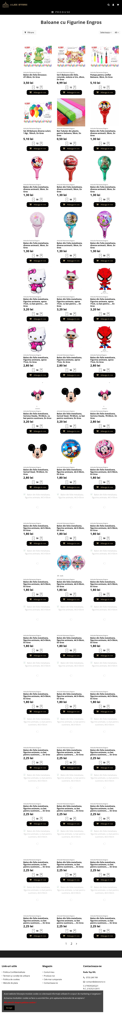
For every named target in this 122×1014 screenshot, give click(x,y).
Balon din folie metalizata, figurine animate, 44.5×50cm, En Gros (70, 471)
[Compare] (51, 50)
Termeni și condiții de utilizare (16, 976)
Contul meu (49, 972)
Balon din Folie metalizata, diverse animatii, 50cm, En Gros (103, 133)
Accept (9, 1008)
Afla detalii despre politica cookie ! (20, 1002)
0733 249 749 (92, 977)
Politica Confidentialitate (14, 972)
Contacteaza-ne (51, 983)
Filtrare (30, 32)
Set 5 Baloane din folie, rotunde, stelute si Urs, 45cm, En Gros (71, 77)
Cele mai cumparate (53, 979)
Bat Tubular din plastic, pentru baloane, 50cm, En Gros (69, 133)
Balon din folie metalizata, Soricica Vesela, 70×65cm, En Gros (103, 415)
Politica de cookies (11, 979)
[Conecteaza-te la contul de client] (113, 4)
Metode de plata (10, 983)
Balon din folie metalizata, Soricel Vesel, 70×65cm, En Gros (36, 471)
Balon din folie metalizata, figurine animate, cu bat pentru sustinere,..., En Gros (36, 752)
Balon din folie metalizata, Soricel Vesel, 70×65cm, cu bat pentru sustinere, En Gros (71, 415)
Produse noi (49, 976)
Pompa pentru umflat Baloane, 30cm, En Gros (101, 75)
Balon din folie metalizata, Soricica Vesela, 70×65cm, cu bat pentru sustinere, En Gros (37, 415)
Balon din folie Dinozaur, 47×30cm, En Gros (35, 75)
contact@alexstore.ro (95, 981)
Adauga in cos (39, 92)
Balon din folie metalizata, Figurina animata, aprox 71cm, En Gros (36, 359)
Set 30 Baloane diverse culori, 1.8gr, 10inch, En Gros (37, 132)
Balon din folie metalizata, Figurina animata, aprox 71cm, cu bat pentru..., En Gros (36, 302)
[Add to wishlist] (51, 46)
